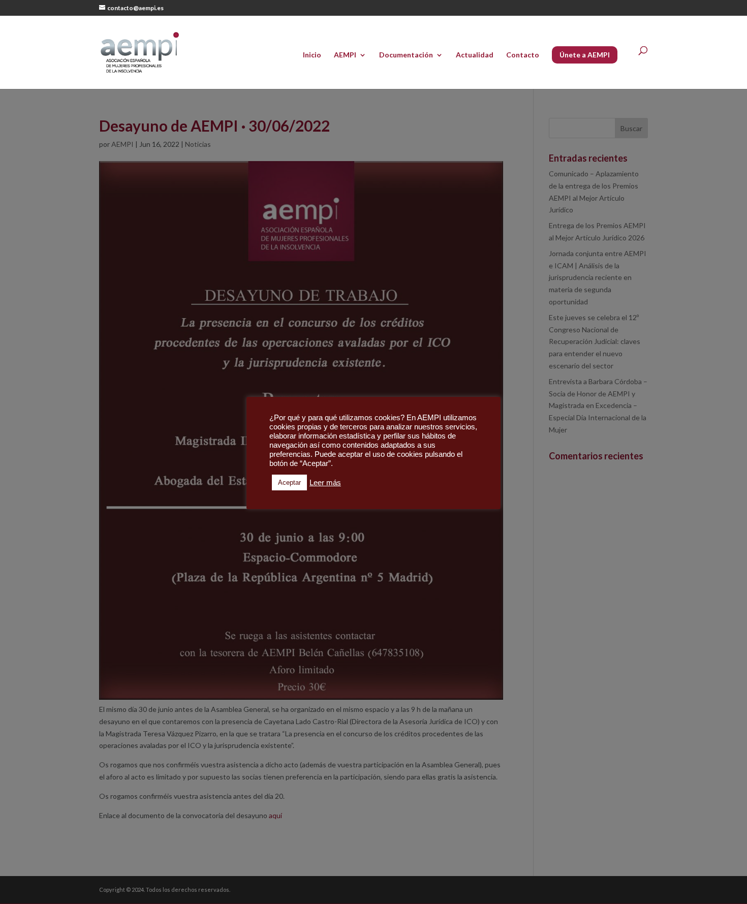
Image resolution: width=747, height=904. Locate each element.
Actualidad (474, 55)
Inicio (312, 55)
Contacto (522, 55)
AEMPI (345, 55)
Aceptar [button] (289, 482)
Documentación (406, 55)
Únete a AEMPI (584, 54)
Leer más (325, 483)
